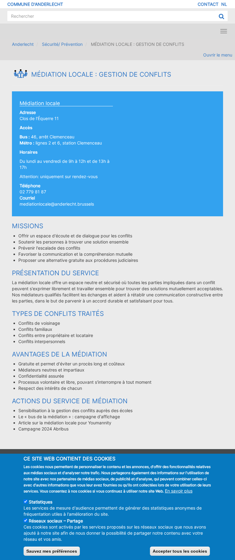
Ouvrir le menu (217, 54)
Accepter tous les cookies (180, 551)
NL (224, 4)
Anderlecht (23, 44)
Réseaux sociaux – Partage (56, 520)
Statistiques (40, 501)
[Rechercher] (221, 16)
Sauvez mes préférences (51, 551)
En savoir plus (178, 490)
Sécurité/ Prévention (62, 44)
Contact (208, 4)
